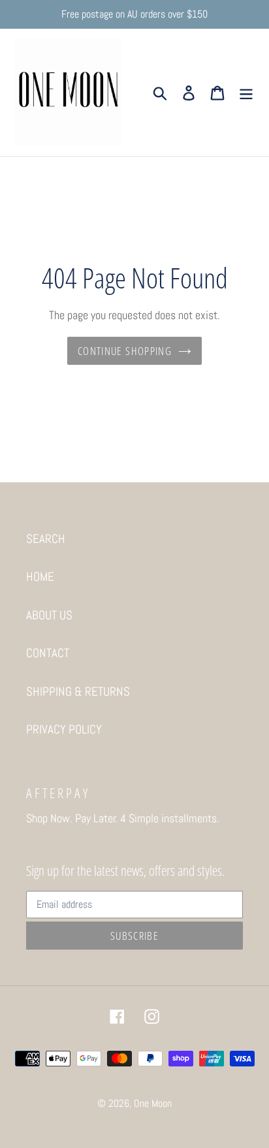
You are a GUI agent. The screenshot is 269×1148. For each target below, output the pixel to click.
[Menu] (246, 92)
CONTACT (47, 653)
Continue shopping (125, 350)
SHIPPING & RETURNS (78, 691)
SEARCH (45, 539)
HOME (40, 576)
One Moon (153, 1103)
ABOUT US (49, 615)
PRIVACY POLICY (64, 729)
